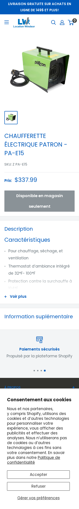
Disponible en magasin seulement (39, 201)
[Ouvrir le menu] (6, 22)
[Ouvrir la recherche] (53, 22)
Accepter (38, 474)
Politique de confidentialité (33, 460)
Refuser (38, 486)
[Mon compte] (62, 22)
